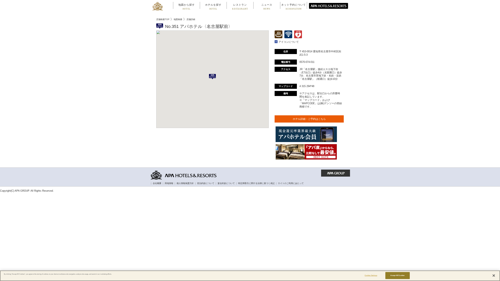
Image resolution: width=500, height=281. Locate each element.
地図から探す (186, 6)
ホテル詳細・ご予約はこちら (309, 118)
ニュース (266, 6)
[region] (250, 275)
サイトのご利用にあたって (291, 183)
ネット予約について (293, 6)
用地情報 (169, 183)
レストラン (240, 6)
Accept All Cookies (397, 275)
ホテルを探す (213, 6)
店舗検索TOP (162, 19)
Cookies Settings (371, 275)
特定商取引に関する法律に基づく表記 (256, 183)
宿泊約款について (205, 183)
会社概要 (157, 183)
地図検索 (178, 19)
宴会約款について (226, 183)
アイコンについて (289, 41)
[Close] (493, 275)
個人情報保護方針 (185, 183)
